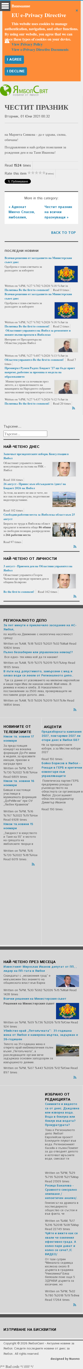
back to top (63, 232)
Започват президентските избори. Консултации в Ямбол (36, 456)
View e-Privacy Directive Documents (40, 49)
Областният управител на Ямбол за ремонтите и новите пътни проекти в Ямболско (38, 332)
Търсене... (12, 426)
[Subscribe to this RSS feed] (74, 407)
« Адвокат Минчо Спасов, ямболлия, (22, 212)
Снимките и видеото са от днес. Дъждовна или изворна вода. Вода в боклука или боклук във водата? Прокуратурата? (62, 1114)
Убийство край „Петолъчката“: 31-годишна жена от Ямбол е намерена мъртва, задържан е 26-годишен (40, 1035)
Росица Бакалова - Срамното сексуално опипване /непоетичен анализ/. (61, 1192)
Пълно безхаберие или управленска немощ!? (38, 652)
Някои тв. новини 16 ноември (18, 783)
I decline (16, 71)
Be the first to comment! (34, 290)
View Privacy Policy (27, 44)
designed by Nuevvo (65, 1359)
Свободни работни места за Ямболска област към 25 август (39, 516)
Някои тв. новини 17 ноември (18, 738)
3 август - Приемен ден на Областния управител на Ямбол (37, 568)
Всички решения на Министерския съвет (34, 999)
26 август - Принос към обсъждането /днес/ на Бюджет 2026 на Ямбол (34, 486)
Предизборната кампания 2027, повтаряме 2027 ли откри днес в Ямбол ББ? (61, 736)
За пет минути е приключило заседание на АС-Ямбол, (40, 627)
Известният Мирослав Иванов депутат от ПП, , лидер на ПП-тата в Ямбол (40, 969)
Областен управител (18, 359)
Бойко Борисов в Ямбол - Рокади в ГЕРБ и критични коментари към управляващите (62, 769)
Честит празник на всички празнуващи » (58, 212)
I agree (14, 59)
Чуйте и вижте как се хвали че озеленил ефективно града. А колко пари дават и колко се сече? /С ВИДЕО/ (61, 1244)
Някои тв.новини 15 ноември (18, 826)
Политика (11, 290)
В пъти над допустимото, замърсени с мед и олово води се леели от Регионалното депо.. (38, 673)
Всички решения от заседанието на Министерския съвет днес (38, 260)
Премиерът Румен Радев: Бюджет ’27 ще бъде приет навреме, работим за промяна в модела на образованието (40, 372)
